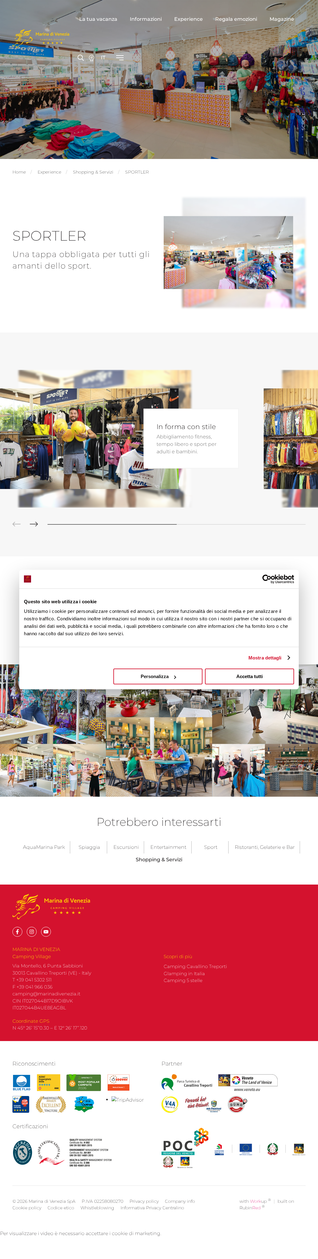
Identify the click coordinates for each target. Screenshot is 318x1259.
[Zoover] (118, 1082)
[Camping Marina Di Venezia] (83, 1082)
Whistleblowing (97, 1208)
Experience (188, 19)
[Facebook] (17, 931)
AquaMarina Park (44, 847)
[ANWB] (20, 1104)
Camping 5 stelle (183, 980)
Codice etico (61, 1208)
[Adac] (48, 1082)
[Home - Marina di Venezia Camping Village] (41, 38)
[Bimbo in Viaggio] (50, 1104)
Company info (180, 1201)
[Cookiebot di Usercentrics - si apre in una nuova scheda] (267, 579)
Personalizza (155, 676)
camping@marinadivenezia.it (46, 994)
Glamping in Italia (184, 973)
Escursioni (126, 847)
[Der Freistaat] (203, 1104)
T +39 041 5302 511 (32, 980)
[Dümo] (238, 1104)
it (103, 58)
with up (255, 1201)
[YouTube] (46, 931)
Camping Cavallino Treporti (195, 966)
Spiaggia (89, 847)
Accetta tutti (249, 676)
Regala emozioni (236, 19)
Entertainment (168, 847)
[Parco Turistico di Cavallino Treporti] (186, 1082)
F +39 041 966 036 (32, 987)
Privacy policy (144, 1201)
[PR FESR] (260, 1149)
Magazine (282, 19)
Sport (210, 847)
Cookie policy (26, 1208)
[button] (11, 525)
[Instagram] (31, 931)
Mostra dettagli (265, 657)
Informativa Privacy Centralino (152, 1208)
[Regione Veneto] (248, 1082)
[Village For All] (169, 1104)
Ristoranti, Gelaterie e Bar (265, 847)
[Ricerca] (92, 57)
